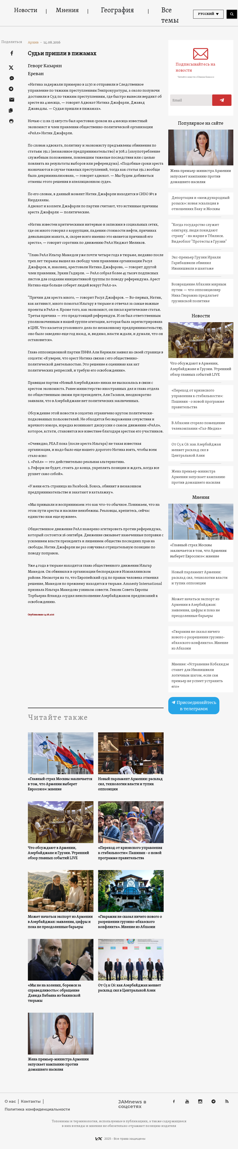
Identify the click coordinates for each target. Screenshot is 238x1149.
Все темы (170, 15)
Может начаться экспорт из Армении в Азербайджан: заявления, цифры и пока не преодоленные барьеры (60, 922)
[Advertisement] (95, 663)
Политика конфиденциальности (37, 1109)
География (117, 10)
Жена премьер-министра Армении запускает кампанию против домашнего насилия (58, 1064)
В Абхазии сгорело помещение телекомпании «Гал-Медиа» (198, 426)
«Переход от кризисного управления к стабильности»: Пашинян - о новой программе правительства (130, 853)
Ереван (36, 73)
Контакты (31, 1101)
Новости (25, 10)
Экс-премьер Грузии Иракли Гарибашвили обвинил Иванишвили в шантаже (196, 263)
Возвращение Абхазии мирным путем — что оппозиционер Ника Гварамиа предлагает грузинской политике (199, 293)
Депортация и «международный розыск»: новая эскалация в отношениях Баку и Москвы (201, 203)
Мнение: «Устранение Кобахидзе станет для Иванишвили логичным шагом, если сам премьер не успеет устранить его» (200, 675)
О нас (10, 1101)
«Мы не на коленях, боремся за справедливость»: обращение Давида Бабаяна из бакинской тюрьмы (54, 993)
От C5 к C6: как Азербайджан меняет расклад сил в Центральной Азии (129, 988)
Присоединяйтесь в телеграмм (196, 705)
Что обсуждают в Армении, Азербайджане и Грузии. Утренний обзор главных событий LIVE (58, 853)
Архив (35, 42)
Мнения (67, 10)
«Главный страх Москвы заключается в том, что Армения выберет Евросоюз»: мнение (60, 784)
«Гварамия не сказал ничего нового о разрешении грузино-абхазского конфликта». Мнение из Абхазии (130, 922)
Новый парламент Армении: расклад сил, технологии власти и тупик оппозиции (130, 784)
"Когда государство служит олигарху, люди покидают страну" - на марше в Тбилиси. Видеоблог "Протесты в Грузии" (199, 233)
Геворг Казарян (45, 65)
